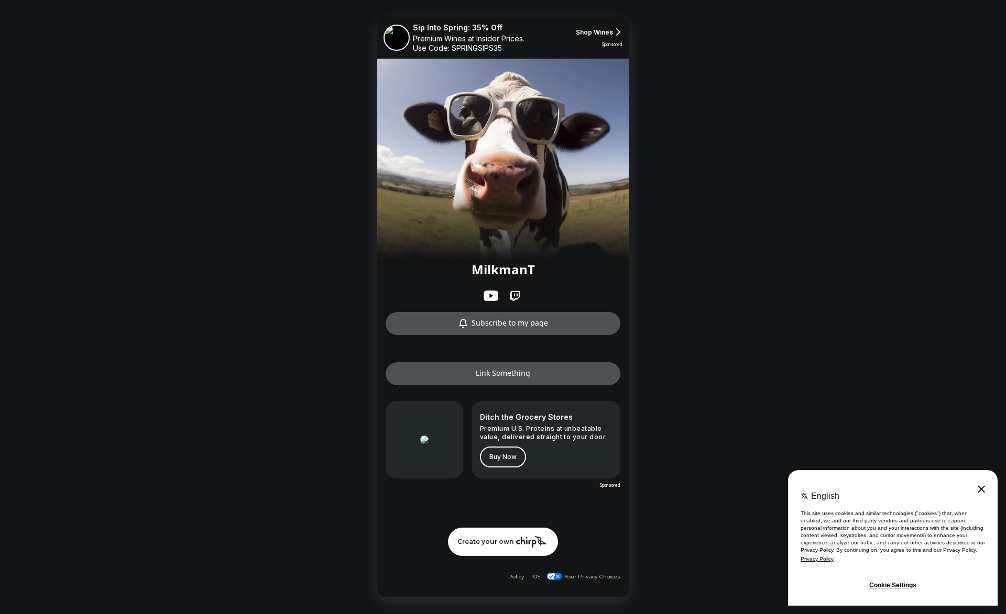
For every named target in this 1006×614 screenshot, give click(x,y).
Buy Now (503, 457)
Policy (516, 576)
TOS (535, 576)
